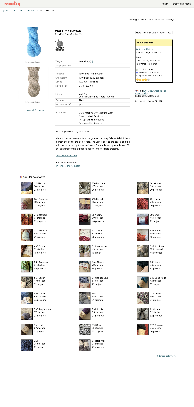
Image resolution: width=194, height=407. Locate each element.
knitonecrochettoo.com (68, 166)
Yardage (59, 73)
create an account (182, 3)
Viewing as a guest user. (151, 19)
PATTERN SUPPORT (66, 155)
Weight (59, 61)
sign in (165, 3)
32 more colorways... (167, 356)
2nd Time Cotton (144, 49)
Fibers (58, 94)
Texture (59, 100)
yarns (5, 10)
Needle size (61, 85)
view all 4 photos (35, 110)
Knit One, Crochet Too (24, 10)
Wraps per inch (63, 65)
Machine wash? (63, 104)
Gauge (58, 81)
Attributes (60, 112)
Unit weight (61, 77)
